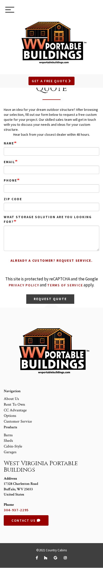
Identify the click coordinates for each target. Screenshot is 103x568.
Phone (10, 180)
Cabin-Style (13, 446)
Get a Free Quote (50, 81)
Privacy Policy (24, 285)
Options (10, 415)
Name (9, 143)
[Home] (51, 42)
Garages (10, 452)
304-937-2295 (16, 510)
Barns (8, 435)
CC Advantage (15, 410)
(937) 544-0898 (81, 10)
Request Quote (50, 299)
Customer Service (18, 421)
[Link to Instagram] (65, 558)
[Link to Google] (56, 558)
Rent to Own (14, 404)
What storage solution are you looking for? (48, 219)
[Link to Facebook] (37, 558)
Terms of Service (65, 285)
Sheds (8, 440)
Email (9, 162)
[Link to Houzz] (46, 558)
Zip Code (13, 199)
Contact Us (24, 520)
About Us (11, 398)
